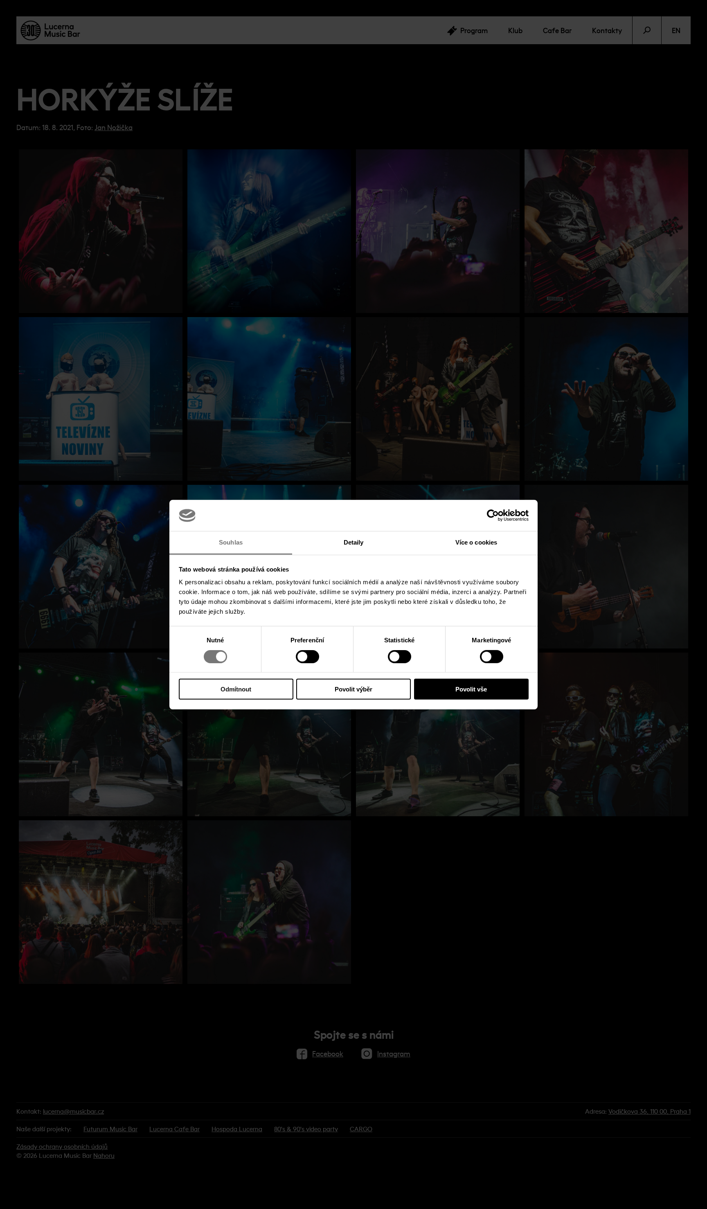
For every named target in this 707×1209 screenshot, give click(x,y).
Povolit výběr (353, 689)
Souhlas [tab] (231, 542)
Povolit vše (471, 689)
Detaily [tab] (354, 542)
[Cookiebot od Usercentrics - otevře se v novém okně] (493, 515)
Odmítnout (236, 689)
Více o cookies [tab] (476, 542)
